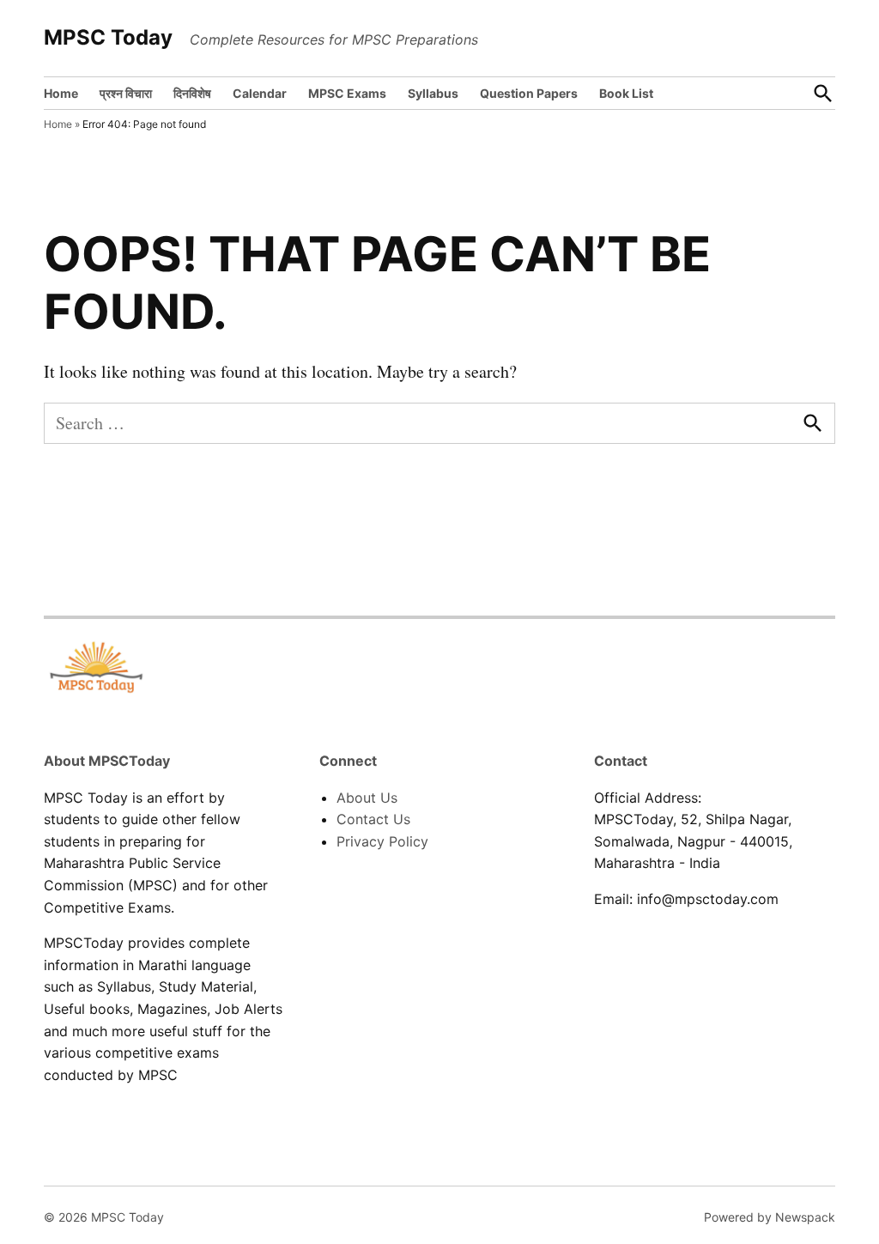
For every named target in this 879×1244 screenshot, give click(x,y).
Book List (626, 93)
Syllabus (433, 93)
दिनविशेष (192, 93)
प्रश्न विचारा (126, 93)
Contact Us (373, 819)
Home (61, 93)
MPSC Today (108, 37)
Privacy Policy (382, 841)
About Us (366, 797)
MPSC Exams (347, 93)
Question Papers (529, 93)
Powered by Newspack (769, 1217)
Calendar (260, 93)
